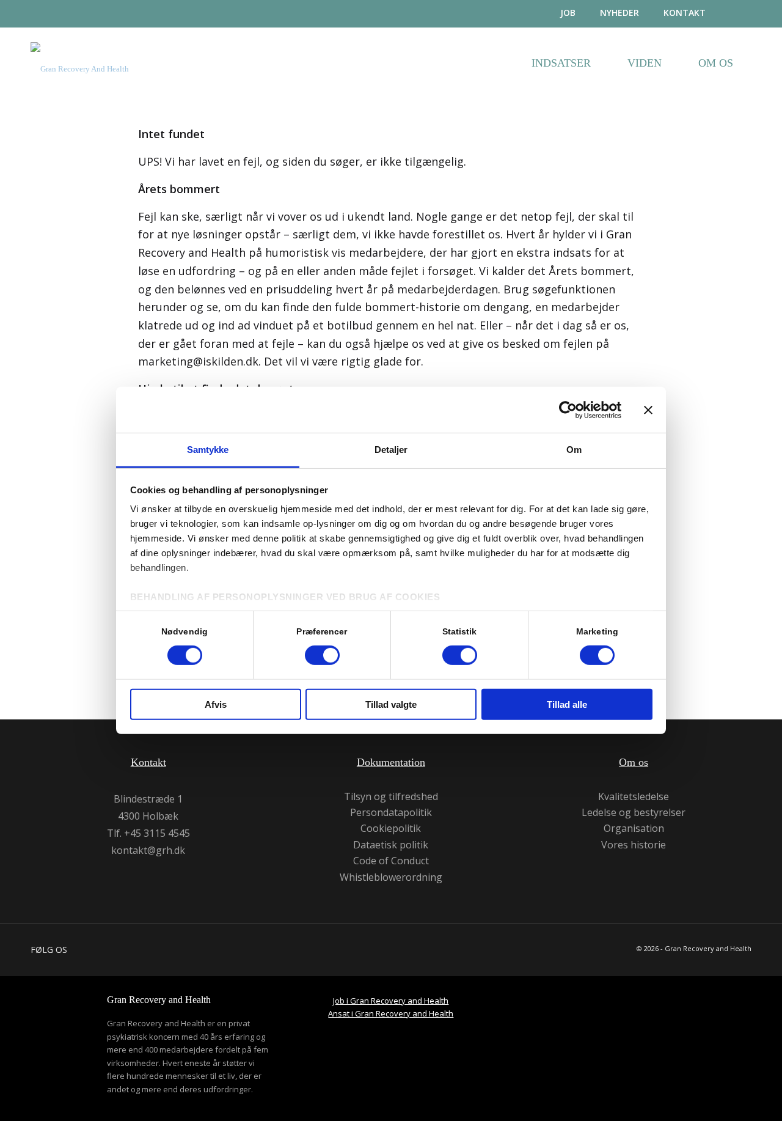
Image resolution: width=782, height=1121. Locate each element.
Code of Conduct (391, 861)
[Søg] (740, 14)
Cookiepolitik (390, 828)
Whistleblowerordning (391, 877)
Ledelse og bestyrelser (633, 812)
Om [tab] (574, 449)
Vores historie (633, 845)
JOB (568, 12)
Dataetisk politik (390, 845)
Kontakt (684, 12)
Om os (633, 762)
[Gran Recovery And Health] (80, 78)
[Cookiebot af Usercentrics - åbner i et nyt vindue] (567, 409)
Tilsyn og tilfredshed (391, 796)
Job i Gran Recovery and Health (390, 1000)
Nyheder (619, 12)
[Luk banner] (648, 409)
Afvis (216, 704)
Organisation (634, 828)
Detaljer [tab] (391, 449)
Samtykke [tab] (208, 449)
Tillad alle (567, 704)
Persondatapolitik (391, 812)
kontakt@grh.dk (148, 850)
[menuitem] (556, 13)
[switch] (322, 655)
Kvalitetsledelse (633, 796)
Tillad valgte (391, 704)
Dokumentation (391, 762)
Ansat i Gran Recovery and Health (390, 1013)
